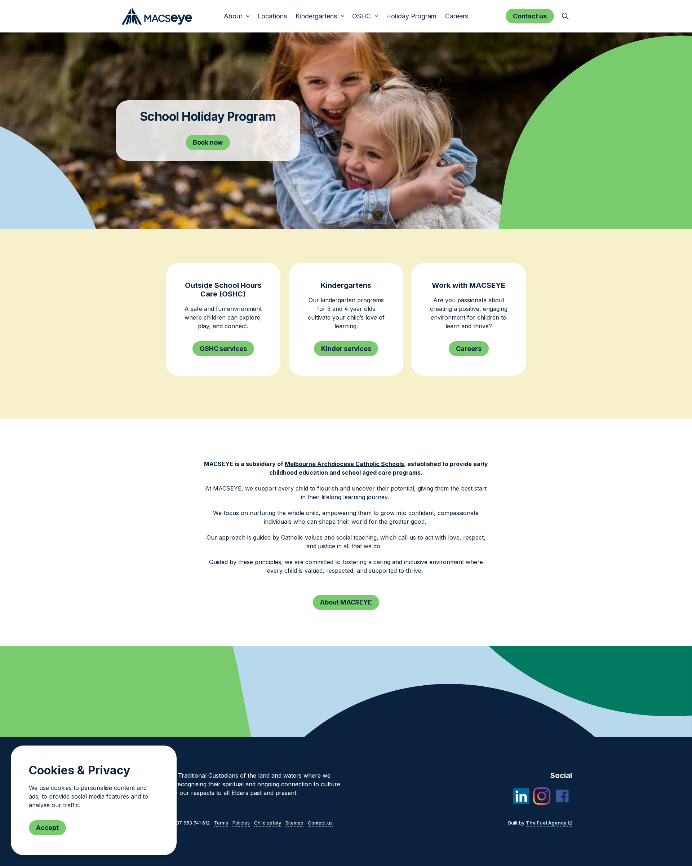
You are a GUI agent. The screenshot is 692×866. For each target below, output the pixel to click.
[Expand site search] (565, 16)
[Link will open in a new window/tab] (521, 796)
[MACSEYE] (156, 16)
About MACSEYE (346, 602)
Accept (47, 827)
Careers (456, 16)
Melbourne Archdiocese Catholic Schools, (345, 463)
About (233, 16)
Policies (241, 823)
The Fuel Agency (546, 823)
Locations (272, 16)
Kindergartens (316, 16)
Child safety (267, 823)
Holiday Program (411, 16)
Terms (221, 823)
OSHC (361, 16)
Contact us (530, 16)
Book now (208, 142)
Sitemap (294, 823)
